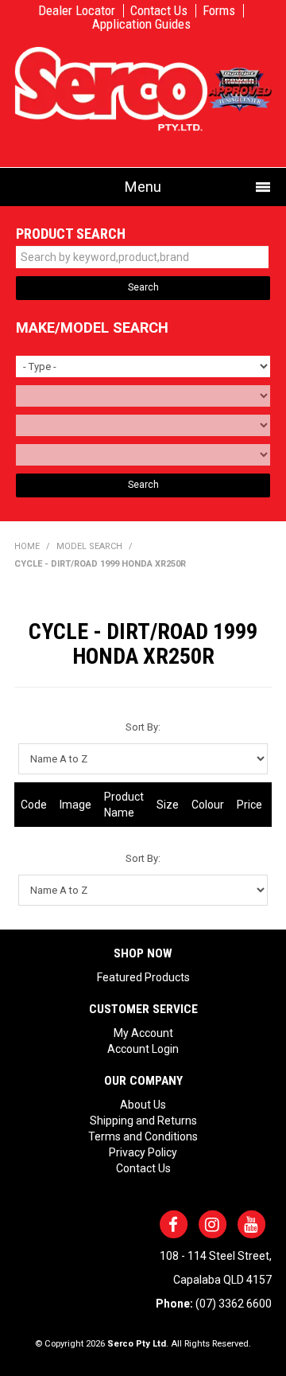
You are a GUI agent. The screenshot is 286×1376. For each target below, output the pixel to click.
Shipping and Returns (143, 1120)
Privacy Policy (143, 1152)
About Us (143, 1104)
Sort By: (143, 727)
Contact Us (158, 11)
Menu (143, 186)
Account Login (143, 1049)
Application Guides (141, 24)
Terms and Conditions (143, 1136)
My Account (143, 1033)
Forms (219, 11)
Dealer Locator (76, 11)
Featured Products (143, 977)
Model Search (89, 546)
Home (27, 546)
